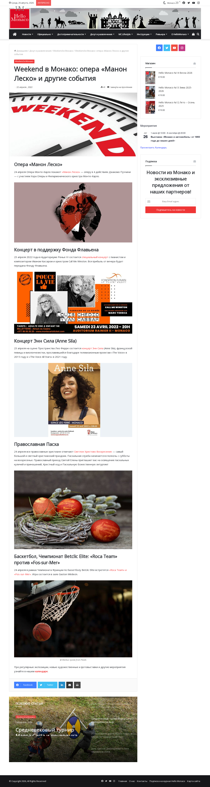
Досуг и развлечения (101, 34)
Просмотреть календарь (153, 147)
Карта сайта (193, 781)
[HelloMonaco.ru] (105, 17)
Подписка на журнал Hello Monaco (167, 781)
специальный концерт (95, 257)
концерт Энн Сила (92, 348)
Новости (26, 34)
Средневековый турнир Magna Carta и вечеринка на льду (50, 730)
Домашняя (22, 50)
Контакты (142, 781)
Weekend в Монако (63, 50)
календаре (41, 671)
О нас (132, 781)
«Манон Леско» (71, 172)
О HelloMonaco (179, 34)
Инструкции (143, 34)
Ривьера (160, 34)
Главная (122, 781)
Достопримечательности (70, 34)
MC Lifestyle (125, 34)
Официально (44, 34)
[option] (73, 729)
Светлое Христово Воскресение (93, 451)
